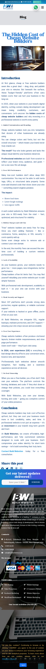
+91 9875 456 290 (26, 2)
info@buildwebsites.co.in (13, 2)
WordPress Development (12, 597)
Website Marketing (33, 597)
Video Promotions (10, 589)
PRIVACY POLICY (9, 659)
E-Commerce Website (33, 589)
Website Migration (33, 593)
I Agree (23, 665)
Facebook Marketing (11, 593)
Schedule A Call (37, 2)
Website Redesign (32, 585)
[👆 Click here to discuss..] (37, 7)
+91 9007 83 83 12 (9, 549)
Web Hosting (8, 585)
